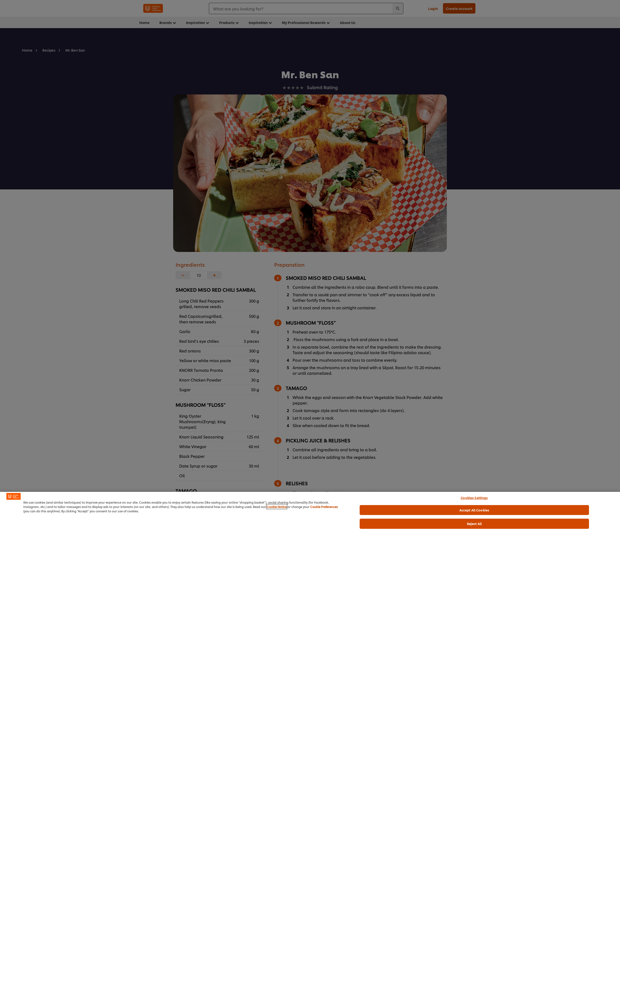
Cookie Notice (277, 507)
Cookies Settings (474, 497)
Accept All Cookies (474, 510)
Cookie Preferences (324, 507)
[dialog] (310, 737)
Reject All (474, 523)
